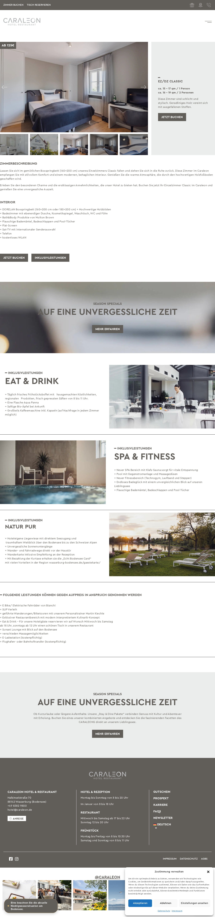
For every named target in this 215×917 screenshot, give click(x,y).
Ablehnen (165, 903)
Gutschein (161, 791)
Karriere (160, 804)
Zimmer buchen (13, 5)
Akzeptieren (140, 903)
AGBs (204, 859)
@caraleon (107, 877)
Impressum (177, 911)
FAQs (157, 811)
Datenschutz (164, 911)
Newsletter (163, 817)
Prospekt (161, 798)
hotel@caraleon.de (20, 809)
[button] (208, 871)
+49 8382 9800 (17, 805)
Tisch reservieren (39, 5)
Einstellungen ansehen (194, 903)
